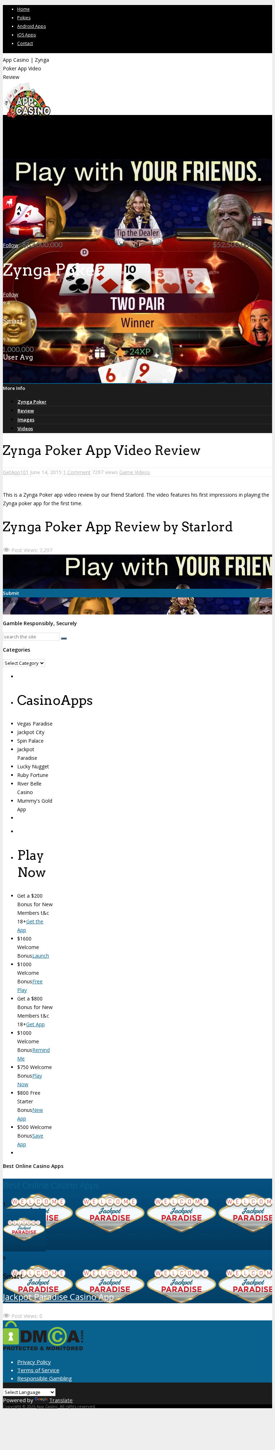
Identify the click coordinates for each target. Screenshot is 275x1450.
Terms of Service (38, 1370)
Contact (25, 43)
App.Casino (47, 1406)
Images (26, 419)
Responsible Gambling (44, 1378)
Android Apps (31, 26)
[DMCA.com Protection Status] (43, 1348)
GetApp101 (16, 472)
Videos (25, 428)
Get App (35, 1024)
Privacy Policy (34, 1361)
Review (26, 410)
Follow (10, 245)
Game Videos (134, 472)
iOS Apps (26, 35)
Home (23, 9)
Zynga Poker (32, 401)
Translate (61, 1400)
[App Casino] (26, 117)
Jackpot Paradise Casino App (58, 1297)
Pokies (23, 18)
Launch (40, 955)
